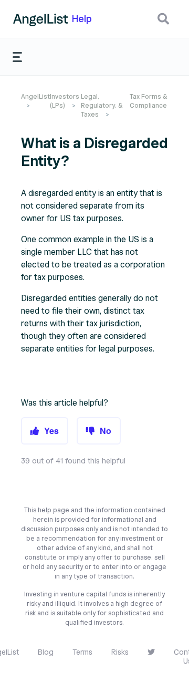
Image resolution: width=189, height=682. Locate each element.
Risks (120, 652)
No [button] (105, 431)
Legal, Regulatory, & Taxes (101, 105)
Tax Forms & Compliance (148, 100)
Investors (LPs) (64, 100)
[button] (163, 18)
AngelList (35, 96)
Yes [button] (51, 431)
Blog (46, 652)
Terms (82, 652)
